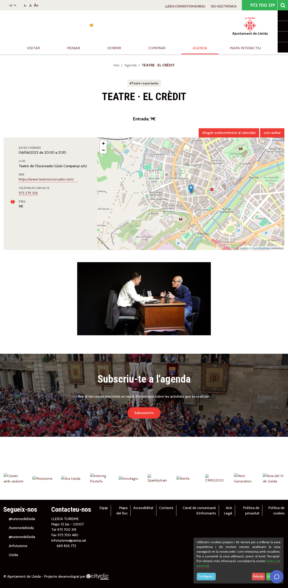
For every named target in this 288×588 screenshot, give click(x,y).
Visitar (34, 48)
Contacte (166, 508)
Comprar (157, 48)
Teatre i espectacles (145, 83)
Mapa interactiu (245, 48)
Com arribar (272, 133)
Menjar (74, 48)
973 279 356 (28, 193)
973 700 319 (262, 5)
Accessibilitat (143, 508)
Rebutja (258, 576)
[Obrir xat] (277, 576)
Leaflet (244, 248)
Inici (116, 65)
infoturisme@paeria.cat (68, 540)
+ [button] (103, 143)
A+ (36, 5)
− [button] (103, 150)
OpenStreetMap (261, 248)
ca (11, 5)
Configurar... (206, 576)
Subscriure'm (144, 413)
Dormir (114, 48)
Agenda (200, 48)
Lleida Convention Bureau (185, 6)
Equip (103, 508)
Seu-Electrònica (223, 6)
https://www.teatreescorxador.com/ (46, 179)
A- (25, 5)
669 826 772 (66, 546)
